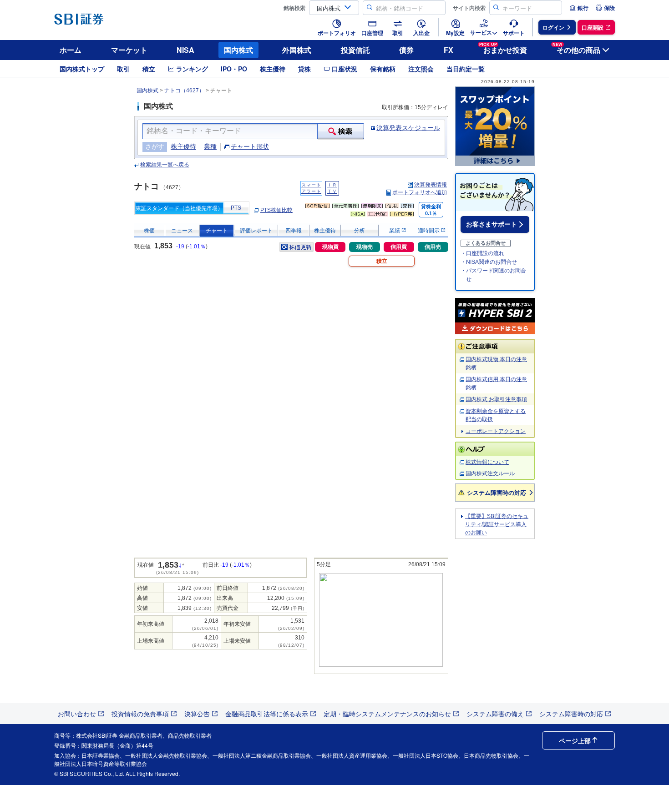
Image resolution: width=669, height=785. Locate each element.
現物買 (330, 247)
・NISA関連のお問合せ (489, 262)
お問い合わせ (77, 713)
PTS (236, 208)
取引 (123, 68)
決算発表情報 (430, 184)
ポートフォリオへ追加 (419, 192)
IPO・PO (234, 68)
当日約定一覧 (465, 68)
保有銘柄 (382, 68)
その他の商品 (576, 48)
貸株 (304, 68)
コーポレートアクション (496, 431)
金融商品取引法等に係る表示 (266, 713)
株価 (149, 230)
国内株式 (238, 50)
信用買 (398, 247)
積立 (148, 68)
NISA (185, 50)
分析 (359, 230)
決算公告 (197, 713)
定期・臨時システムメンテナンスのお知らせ (387, 713)
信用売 (433, 247)
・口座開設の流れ (482, 253)
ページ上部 (575, 740)
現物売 (364, 247)
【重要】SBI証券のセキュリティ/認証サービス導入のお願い (496, 524)
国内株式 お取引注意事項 (496, 399)
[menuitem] (578, 8)
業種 (210, 146)
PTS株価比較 (276, 210)
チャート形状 (250, 146)
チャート (217, 230)
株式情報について (487, 462)
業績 (395, 230)
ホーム (70, 50)
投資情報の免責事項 (140, 713)
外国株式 (296, 50)
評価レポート (256, 230)
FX (448, 50)
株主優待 (272, 68)
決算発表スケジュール (408, 127)
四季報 (293, 230)
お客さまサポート (491, 224)
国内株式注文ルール (490, 473)
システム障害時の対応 (496, 492)
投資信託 (355, 50)
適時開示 (429, 230)
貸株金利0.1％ (431, 210)
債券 (406, 50)
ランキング (192, 68)
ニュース (182, 230)
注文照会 (421, 68)
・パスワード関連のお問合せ (493, 274)
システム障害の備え (495, 713)
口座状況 (344, 68)
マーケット (129, 50)
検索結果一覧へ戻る (164, 164)
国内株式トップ (82, 68)
